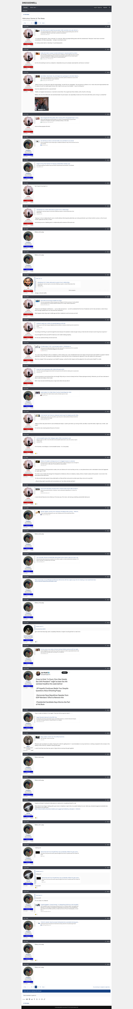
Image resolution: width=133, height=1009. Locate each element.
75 (33, 23)
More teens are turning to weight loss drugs (51, 300)
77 (38, 23)
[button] (37, 7)
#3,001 (108, 26)
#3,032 (108, 777)
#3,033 (108, 800)
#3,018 (108, 434)
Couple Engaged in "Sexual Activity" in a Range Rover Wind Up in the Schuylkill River (61, 904)
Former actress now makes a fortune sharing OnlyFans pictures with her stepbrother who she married (65, 649)
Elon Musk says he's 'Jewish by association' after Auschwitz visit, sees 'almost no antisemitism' (63, 30)
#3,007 (108, 183)
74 (31, 23)
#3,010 (108, 251)
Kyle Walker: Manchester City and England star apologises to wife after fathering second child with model (66, 76)
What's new (33, 7)
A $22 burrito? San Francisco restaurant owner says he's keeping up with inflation (60, 415)
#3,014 (108, 342)
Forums (25, 7)
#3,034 (108, 821)
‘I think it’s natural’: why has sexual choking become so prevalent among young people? (62, 922)
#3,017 (108, 411)
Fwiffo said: (38, 278)
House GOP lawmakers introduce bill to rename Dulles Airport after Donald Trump (60, 488)
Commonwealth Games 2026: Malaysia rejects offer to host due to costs (53, 438)
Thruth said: (38, 895)
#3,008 (108, 206)
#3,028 (108, 668)
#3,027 (108, 645)
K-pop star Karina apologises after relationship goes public (50, 369)
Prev (25, 23)
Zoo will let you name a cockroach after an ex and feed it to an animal (57, 140)
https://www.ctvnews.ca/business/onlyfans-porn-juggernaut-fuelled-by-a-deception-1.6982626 (57, 809)
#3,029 (108, 710)
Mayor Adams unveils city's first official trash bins (52, 736)
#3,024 (108, 576)
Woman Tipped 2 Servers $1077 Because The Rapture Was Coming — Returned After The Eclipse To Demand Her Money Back (71, 511)
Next (43, 23)
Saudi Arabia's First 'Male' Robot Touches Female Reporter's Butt (56, 392)
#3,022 (108, 530)
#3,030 (108, 733)
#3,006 (108, 160)
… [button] (29, 23)
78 (40, 23)
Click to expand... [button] (72, 290)
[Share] (105, 26)
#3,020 (108, 485)
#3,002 (108, 49)
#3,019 (108, 457)
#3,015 (108, 365)
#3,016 (108, 388)
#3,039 (108, 941)
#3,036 (108, 867)
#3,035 (108, 844)
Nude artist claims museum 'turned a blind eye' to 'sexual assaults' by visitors (59, 53)
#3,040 (108, 964)
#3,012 (108, 296)
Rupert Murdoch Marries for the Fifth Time (46, 717)
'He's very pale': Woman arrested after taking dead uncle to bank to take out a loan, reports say (59, 557)
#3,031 (108, 754)
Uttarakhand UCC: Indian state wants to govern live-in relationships (52, 209)
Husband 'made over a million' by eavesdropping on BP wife (50, 323)
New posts (25, 10)
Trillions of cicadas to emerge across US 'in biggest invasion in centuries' (58, 461)
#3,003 (108, 72)
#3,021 (108, 508)
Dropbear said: (39, 626)
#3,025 (108, 599)
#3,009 (108, 229)
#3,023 (108, 553)
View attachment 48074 (40, 629)
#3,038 (108, 918)
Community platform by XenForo (66, 1007)
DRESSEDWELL (29, 2)
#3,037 (108, 891)
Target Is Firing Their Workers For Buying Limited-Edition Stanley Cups (53, 163)
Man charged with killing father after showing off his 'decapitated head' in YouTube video (62, 117)
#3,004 (108, 114)
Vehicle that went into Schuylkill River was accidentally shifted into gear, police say (60, 851)
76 (35, 23)
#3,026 (108, 622)
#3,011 (108, 274)
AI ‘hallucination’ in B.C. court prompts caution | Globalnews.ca (56, 346)
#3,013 (108, 319)
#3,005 (108, 137)
